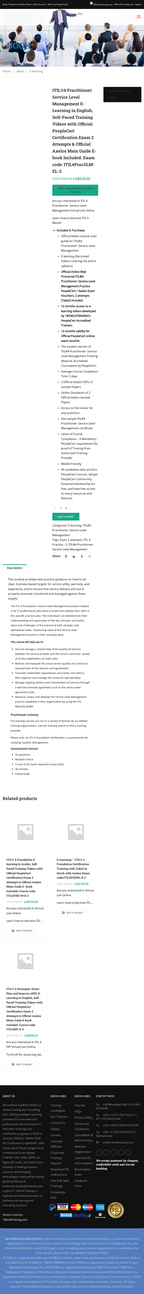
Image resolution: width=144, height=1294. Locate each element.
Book (20, 71)
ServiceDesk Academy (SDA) (19, 1105)
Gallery (55, 1129)
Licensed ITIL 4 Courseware (84, 1160)
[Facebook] (66, 556)
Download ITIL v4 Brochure (60, 1172)
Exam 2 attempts (71, 540)
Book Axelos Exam (83, 1172)
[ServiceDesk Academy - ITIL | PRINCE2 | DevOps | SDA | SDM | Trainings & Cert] (25, 16)
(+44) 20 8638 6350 (121, 1125)
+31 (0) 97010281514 (122, 1132)
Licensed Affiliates (56, 1143)
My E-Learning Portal (58, 4)
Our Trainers (59, 1117)
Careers (56, 1135)
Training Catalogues (58, 1107)
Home (7, 71)
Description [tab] (14, 568)
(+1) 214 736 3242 (120, 1115)
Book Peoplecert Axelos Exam (17, 4)
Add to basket (66, 516)
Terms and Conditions (82, 1126)
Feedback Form (81, 1183)
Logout (138, 4)
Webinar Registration (83, 1149)
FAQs (78, 1111)
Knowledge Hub (58, 1194)
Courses (80, 1105)
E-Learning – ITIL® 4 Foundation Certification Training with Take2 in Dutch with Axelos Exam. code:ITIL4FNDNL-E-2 (73, 868)
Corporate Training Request (119, 94)
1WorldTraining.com (124, 4)
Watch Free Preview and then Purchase (75, 190)
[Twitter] (81, 556)
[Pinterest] (89, 556)
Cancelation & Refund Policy (84, 1137)
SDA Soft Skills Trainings (60, 1183)
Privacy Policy (84, 1118)
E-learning (36, 71)
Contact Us (58, 1123)
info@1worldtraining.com (118, 1142)
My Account (39, 4)
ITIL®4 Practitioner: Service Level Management (71, 530)
